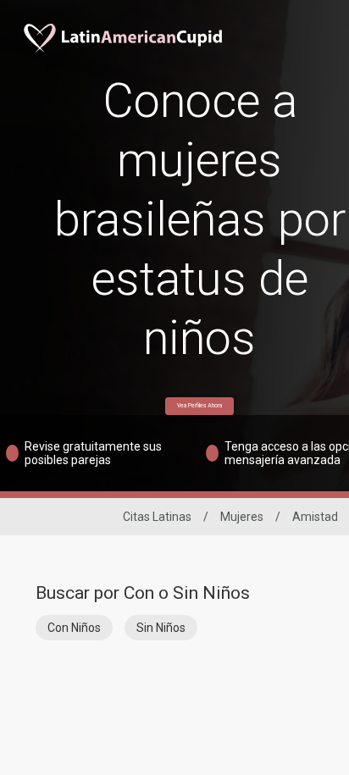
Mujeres (241, 516)
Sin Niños (161, 627)
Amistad (315, 516)
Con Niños (74, 627)
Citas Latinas (157, 516)
